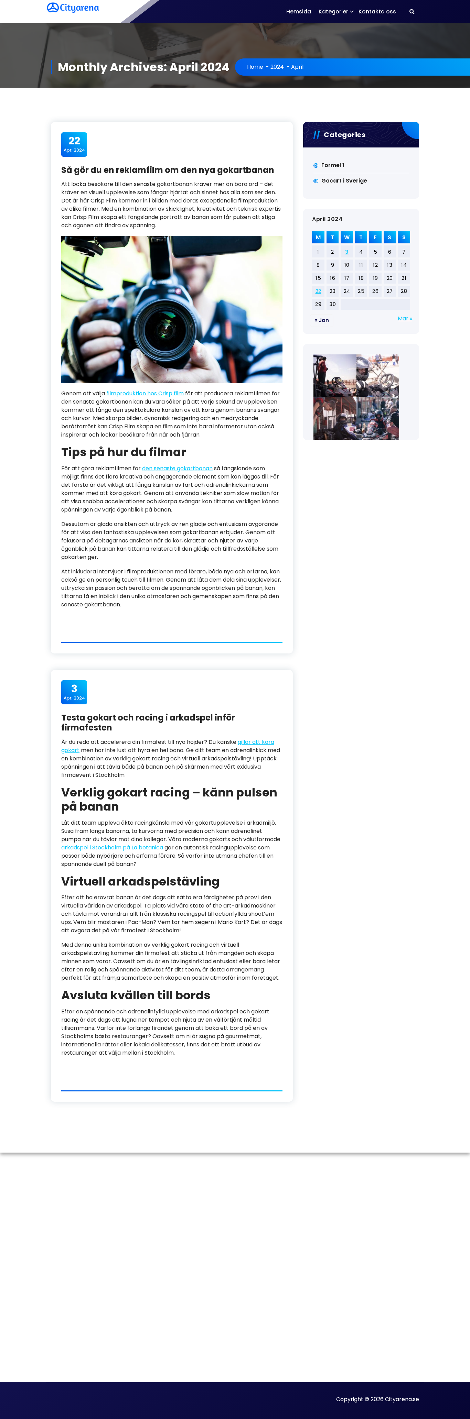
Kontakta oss (377, 11)
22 (318, 291)
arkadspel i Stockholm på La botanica (112, 847)
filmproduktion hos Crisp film (145, 393)
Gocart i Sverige (344, 181)
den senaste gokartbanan (177, 468)
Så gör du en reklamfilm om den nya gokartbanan (167, 170)
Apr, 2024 (74, 144)
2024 (277, 67)
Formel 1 (332, 165)
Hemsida (298, 11)
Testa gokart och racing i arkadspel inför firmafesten (148, 722)
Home (255, 67)
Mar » (405, 318)
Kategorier (333, 11)
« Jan (321, 320)
